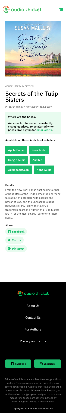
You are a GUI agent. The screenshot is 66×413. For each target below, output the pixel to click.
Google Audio (16, 160)
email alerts (44, 130)
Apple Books (16, 150)
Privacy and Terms (33, 341)
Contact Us (33, 317)
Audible (37, 160)
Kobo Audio (44, 170)
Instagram (49, 363)
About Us (33, 306)
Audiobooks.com (19, 170)
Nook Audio (39, 150)
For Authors (33, 329)
